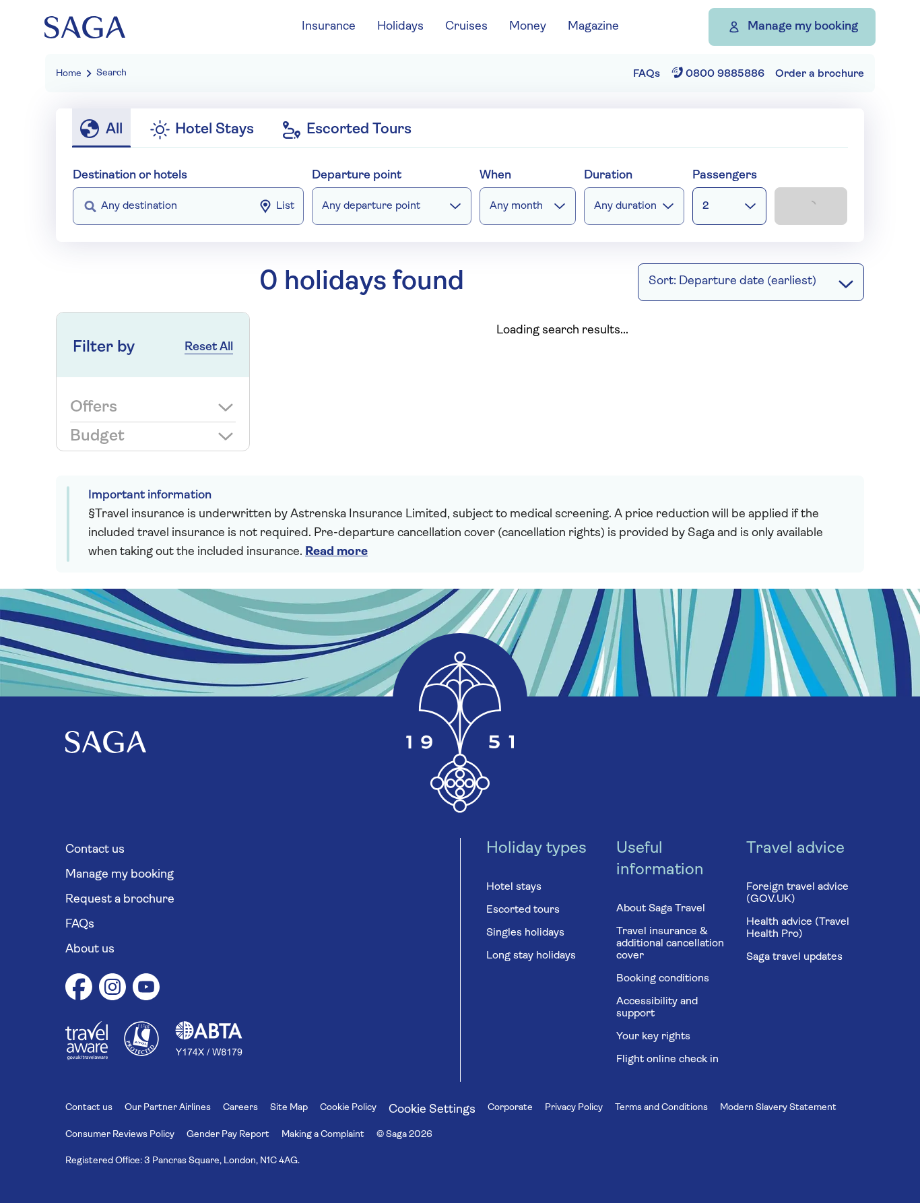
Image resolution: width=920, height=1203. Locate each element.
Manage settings (613, 417)
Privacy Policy (574, 1108)
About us (89, 950)
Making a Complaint (323, 1135)
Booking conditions (662, 978)
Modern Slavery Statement (778, 1108)
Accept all (303, 417)
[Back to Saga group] (84, 27)
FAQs (79, 925)
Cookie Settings (432, 1110)
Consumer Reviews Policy (119, 1135)
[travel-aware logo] (86, 1057)
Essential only (456, 417)
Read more (336, 552)
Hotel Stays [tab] (214, 129)
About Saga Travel (660, 908)
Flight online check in (667, 1059)
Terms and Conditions (661, 1108)
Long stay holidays (531, 955)
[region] (465, 289)
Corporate (510, 1108)
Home (68, 74)
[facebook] (78, 989)
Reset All (209, 348)
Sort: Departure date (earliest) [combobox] (732, 281)
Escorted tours (523, 910)
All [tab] (114, 129)
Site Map (289, 1108)
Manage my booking (803, 27)
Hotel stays (513, 887)
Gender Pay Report (228, 1135)
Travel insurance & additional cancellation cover (670, 943)
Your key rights (653, 1036)
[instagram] (112, 989)
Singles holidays (525, 933)
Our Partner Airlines (168, 1108)
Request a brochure (119, 900)
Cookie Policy (348, 1108)
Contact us (95, 850)
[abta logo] (208, 1053)
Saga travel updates (794, 957)
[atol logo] (141, 1053)
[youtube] (146, 989)
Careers (240, 1108)
